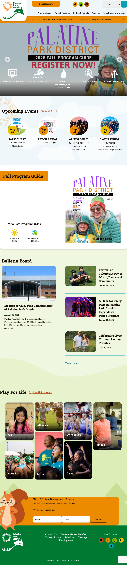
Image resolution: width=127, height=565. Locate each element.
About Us (96, 13)
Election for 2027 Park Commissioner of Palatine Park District (28, 307)
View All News (71, 363)
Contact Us (51, 534)
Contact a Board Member (74, 534)
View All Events (49, 111)
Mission (69, 537)
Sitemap (82, 537)
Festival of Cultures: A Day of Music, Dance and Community (110, 275)
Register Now (46, 3)
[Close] (124, 19)
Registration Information (114, 13)
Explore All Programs (40, 392)
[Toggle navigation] (125, 0)
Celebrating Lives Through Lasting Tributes (110, 339)
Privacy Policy (53, 537)
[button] (7, 59)
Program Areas (44, 13)
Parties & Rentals (81, 13)
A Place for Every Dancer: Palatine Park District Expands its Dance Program (110, 308)
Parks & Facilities (62, 13)
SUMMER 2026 (14, 240)
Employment (66, 540)
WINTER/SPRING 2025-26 (34, 240)
